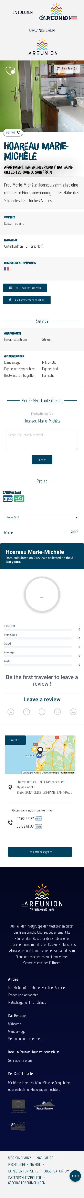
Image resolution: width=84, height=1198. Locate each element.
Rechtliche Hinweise (24, 1164)
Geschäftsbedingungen (26, 1183)
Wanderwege (16, 1031)
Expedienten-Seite (23, 1171)
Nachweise (44, 1158)
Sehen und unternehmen (24, 1039)
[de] (74, 18)
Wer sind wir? (19, 1158)
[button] (65, 18)
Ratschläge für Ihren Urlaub (27, 1002)
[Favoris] (56, 18)
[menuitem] (23, 11)
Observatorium (56, 1171)
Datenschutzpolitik (25, 1178)
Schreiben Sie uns (20, 1060)
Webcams (14, 1024)
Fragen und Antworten (23, 995)
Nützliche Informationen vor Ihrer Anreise (36, 988)
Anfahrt (15, 740)
